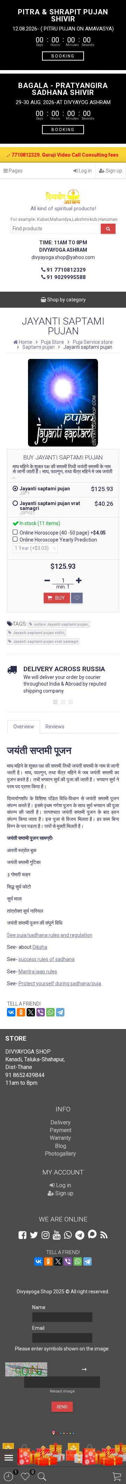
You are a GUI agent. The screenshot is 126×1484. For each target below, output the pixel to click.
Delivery (60, 1122)
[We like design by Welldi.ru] (53, 1433)
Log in (85, 170)
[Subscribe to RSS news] (103, 1235)
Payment (60, 1130)
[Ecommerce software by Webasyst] (65, 1432)
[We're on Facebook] (22, 1235)
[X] (31, 1012)
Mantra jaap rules (38, 971)
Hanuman (108, 219)
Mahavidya (60, 219)
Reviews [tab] (55, 726)
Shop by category (66, 299)
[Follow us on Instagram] (45, 1235)
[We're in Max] (92, 1235)
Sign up (113, 170)
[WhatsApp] (50, 1012)
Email (38, 1328)
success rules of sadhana (47, 959)
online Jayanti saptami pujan (61, 624)
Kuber (43, 219)
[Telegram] (60, 1012)
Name (39, 1307)
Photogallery (60, 1153)
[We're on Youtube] (57, 1235)
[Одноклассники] (21, 1012)
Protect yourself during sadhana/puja (60, 983)
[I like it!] (77, 598)
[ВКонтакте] (11, 1012)
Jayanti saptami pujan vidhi (38, 633)
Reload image (62, 1391)
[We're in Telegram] (79, 1235)
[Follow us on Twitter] (34, 1235)
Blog (60, 1146)
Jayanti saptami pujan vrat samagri (45, 641)
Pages (15, 170)
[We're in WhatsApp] (68, 1235)
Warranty (60, 1138)
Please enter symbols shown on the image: (62, 1349)
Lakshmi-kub (84, 219)
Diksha (40, 947)
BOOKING (63, 55)
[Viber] (40, 1012)
